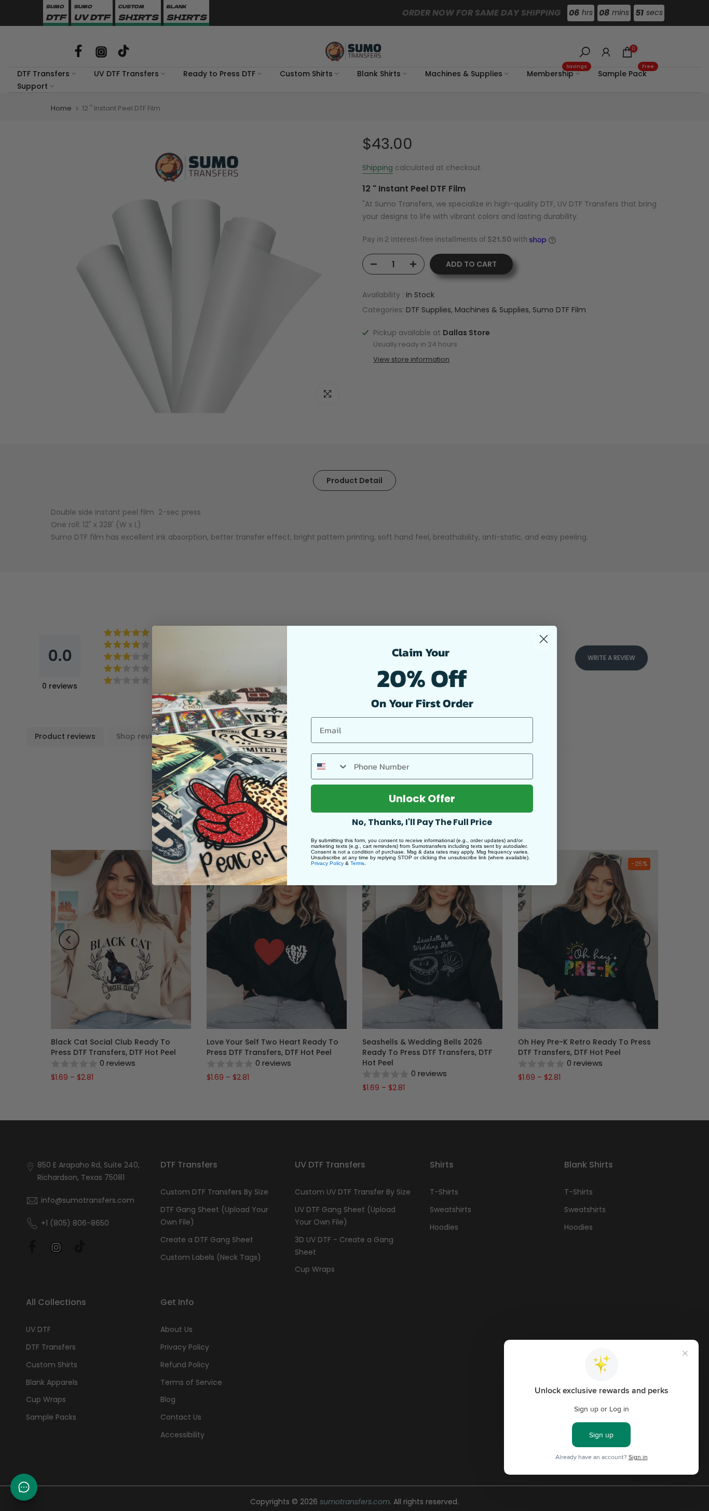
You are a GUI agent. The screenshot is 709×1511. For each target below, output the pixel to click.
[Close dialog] (544, 639)
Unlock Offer (422, 798)
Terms (357, 863)
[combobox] (330, 766)
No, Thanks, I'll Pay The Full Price (422, 822)
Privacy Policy (327, 863)
